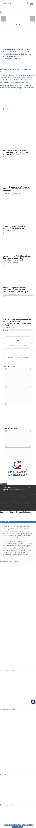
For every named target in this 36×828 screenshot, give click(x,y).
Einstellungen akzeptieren (12, 825)
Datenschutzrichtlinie (6, 805)
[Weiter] (32, 19)
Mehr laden (6, 330)
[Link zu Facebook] (29, 487)
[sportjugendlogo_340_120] (15, 3)
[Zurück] (3, 19)
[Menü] (31, 3)
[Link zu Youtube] (32, 487)
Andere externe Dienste (7, 709)
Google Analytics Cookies (8, 671)
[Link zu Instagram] (27, 487)
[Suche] (27, 3)
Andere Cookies (5, 775)
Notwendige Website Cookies (9, 562)
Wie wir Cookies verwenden (8, 522)
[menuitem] (27, 3)
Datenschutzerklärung (8, 509)
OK (17, 509)
